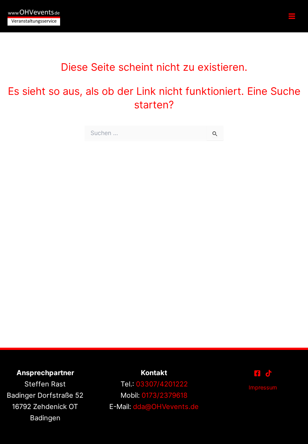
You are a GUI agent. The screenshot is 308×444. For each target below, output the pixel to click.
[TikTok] (268, 373)
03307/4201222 (162, 384)
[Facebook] (257, 373)
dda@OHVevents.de (166, 406)
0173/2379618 (164, 395)
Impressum (263, 387)
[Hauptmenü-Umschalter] (291, 16)
